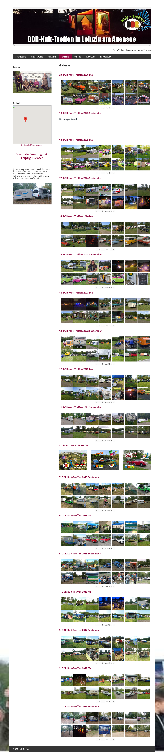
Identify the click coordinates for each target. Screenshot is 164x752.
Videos (77, 57)
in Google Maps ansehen (32, 145)
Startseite (21, 57)
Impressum (105, 57)
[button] (25, 119)
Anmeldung (37, 57)
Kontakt (90, 57)
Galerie (65, 57)
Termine (52, 57)
